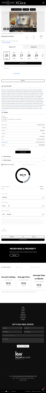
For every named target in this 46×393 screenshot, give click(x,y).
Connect (23, 319)
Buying (23, 310)
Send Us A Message (23, 346)
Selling (23, 312)
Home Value (23, 316)
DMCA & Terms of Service (36, 391)
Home (23, 307)
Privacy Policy (27, 391)
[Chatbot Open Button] (43, 390)
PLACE (35, 376)
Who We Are (23, 317)
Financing (23, 314)
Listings (23, 309)
